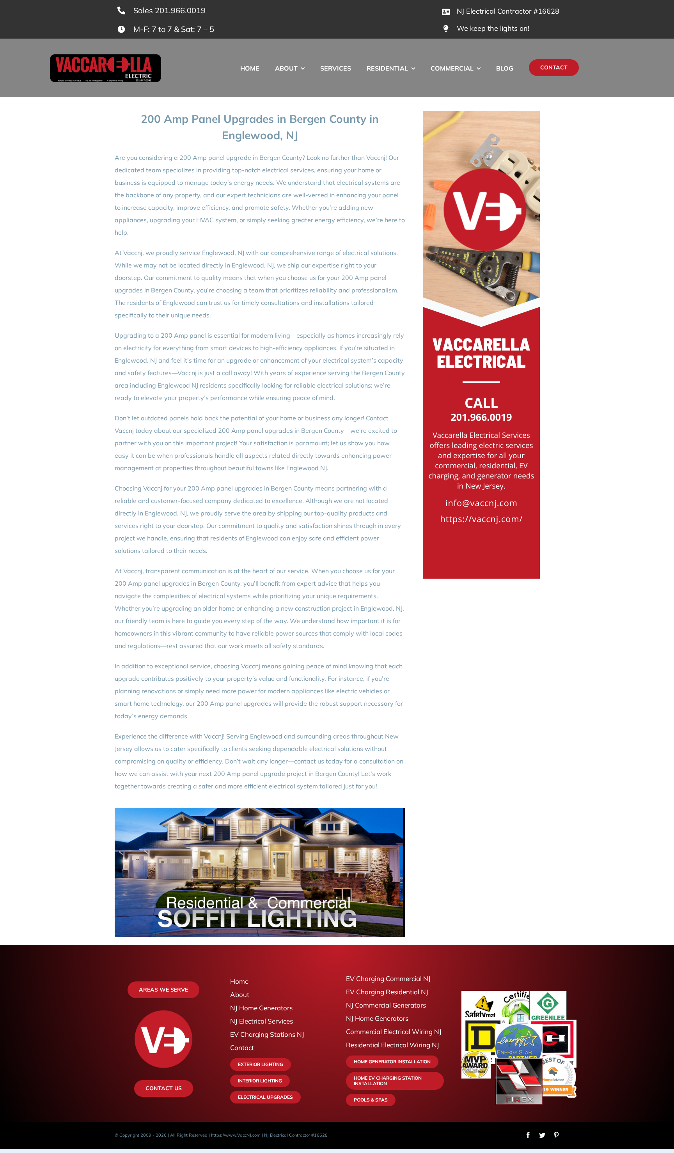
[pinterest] (556, 1135)
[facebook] (528, 1135)
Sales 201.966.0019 (169, 10)
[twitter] (542, 1135)
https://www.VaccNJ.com (236, 1135)
